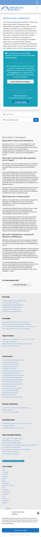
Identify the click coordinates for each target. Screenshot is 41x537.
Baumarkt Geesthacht (9, 395)
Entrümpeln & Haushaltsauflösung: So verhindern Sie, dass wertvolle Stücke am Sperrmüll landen (19, 327)
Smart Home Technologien (10, 412)
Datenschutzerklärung (25, 534)
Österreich (6, 461)
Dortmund (5, 483)
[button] (38, 513)
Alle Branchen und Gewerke (11, 441)
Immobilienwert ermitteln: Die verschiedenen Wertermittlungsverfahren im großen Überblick (16, 323)
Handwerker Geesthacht (10, 362)
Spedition (33, 252)
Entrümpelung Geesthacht (10, 390)
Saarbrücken (6, 492)
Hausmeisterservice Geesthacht (12, 397)
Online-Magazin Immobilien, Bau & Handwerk (16, 449)
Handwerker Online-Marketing (11, 307)
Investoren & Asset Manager (11, 309)
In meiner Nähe (20, 102)
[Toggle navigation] (37, 2)
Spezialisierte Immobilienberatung (12, 305)
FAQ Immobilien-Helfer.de (10, 451)
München (5, 474)
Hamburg (5, 472)
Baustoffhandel (16, 144)
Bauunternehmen (6, 255)
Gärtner (22, 201)
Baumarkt (17, 22)
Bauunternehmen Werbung (10, 303)
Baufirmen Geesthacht (9, 386)
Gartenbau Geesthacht (9, 369)
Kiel (3, 487)
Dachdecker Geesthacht (10, 366)
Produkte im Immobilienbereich (12, 311)
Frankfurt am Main (8, 485)
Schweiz (21, 461)
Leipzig (4, 498)
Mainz (4, 481)
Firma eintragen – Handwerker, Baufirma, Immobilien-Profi (20, 445)
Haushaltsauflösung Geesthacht (12, 384)
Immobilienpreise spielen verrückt (12, 428)
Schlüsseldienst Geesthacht (11, 373)
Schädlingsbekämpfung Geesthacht (13, 375)
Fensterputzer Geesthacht (10, 364)
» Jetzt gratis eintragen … (20, 284)
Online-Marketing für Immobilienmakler (14, 300)
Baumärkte (5, 144)
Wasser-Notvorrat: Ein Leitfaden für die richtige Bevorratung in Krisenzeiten (16, 345)
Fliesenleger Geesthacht (10, 393)
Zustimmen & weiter (20, 530)
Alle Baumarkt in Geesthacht (16, 18)
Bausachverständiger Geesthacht (12, 379)
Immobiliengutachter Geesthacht (12, 377)
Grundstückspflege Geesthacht (12, 388)
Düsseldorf (5, 494)
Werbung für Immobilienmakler (11, 443)
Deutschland (14, 461)
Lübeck (4, 503)
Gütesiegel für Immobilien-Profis (12, 438)
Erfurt (4, 479)
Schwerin (5, 490)
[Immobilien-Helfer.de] (12, 8)
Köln (3, 496)
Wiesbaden (5, 500)
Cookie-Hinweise (13, 534)
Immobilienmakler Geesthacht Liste (13, 360)
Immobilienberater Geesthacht (11, 382)
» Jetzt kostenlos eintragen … (20, 81)
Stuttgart (5, 476)
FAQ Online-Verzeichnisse (10, 454)
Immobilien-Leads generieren (11, 447)
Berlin (4, 470)
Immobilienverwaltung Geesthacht (13, 371)
